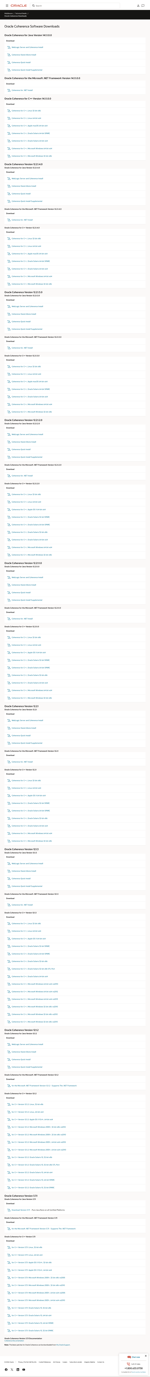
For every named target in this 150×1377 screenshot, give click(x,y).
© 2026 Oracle (9, 1362)
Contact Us (100, 1362)
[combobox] (75, 5)
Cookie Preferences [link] (45, 1362)
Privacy (20, 1362)
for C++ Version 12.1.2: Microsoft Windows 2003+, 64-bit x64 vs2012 (39, 1142)
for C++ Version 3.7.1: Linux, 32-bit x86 (27, 1247)
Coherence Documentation (14, 1341)
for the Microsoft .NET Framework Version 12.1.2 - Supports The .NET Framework (44, 1085)
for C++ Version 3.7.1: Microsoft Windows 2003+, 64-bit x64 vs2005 (38, 1293)
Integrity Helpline (89, 1362)
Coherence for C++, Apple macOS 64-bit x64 (29, 125)
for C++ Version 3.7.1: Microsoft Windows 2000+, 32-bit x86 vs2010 (38, 1285)
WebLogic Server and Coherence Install (27, 47)
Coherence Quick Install (21, 62)
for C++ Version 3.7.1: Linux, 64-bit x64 (27, 1255)
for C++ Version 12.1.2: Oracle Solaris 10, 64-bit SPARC (33, 1180)
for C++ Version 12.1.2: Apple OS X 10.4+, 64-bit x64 (32, 1119)
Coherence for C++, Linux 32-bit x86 (26, 110)
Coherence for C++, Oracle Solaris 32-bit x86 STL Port (33, 969)
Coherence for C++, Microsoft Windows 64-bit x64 (32, 148)
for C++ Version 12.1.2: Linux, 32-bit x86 (27, 1104)
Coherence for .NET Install (22, 90)
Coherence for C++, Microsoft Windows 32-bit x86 (32, 156)
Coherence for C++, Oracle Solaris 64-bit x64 (30, 141)
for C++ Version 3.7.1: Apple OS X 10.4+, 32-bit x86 (32, 1262)
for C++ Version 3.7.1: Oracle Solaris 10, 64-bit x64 (31, 1315)
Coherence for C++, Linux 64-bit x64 (26, 118)
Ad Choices (56, 1362)
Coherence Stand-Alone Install (24, 55)
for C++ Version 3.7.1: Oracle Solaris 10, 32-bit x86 (31, 1308)
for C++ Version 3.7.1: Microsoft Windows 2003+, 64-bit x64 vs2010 (38, 1300)
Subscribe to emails (76, 1362)
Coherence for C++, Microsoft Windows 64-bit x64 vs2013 (35, 999)
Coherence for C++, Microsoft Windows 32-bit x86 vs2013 (35, 1022)
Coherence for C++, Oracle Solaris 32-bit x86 (29, 532)
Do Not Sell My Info (30, 1362)
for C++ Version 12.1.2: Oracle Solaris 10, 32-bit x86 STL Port (36, 1165)
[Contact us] (143, 5)
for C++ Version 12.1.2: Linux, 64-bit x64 (28, 1112)
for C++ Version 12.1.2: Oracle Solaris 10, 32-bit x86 (32, 1157)
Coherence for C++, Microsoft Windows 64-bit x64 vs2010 (35, 984)
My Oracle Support (63, 1345)
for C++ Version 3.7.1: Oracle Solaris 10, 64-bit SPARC (33, 1323)
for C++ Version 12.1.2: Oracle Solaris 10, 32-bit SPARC (33, 1187)
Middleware (8, 13)
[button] (133, 5)
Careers (65, 1362)
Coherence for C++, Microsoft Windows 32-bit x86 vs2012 (35, 1014)
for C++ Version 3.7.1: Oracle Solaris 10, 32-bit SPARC (32, 1330)
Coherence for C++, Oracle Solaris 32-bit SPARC (31, 517)
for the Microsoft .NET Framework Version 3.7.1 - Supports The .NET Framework (44, 1228)
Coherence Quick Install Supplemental (27, 70)
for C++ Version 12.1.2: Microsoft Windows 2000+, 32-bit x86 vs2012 (39, 1127)
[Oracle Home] (18, 5)
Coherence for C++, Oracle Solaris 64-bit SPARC (31, 133)
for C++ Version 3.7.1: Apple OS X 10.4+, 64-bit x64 (32, 1270)
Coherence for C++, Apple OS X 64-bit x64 (29, 509)
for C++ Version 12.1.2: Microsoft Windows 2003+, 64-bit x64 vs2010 (39, 1150)
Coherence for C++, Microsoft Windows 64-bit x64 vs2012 (35, 991)
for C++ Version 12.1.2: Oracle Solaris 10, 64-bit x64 (32, 1172)
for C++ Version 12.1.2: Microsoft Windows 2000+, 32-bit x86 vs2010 (39, 1134)
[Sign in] (138, 5)
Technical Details (21, 13)
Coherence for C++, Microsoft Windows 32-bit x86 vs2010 (35, 1006)
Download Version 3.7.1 (21, 1210)
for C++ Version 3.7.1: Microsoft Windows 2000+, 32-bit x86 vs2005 (38, 1277)
